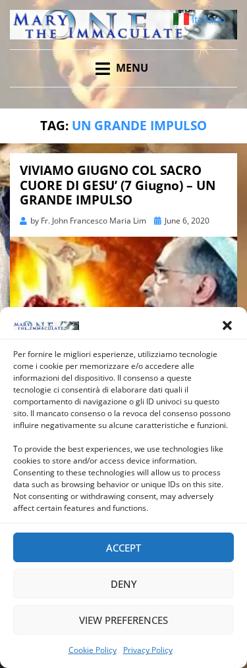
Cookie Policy (93, 650)
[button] (227, 325)
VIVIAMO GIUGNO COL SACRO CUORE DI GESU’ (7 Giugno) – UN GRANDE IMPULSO (117, 185)
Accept (123, 547)
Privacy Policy (148, 650)
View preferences (123, 620)
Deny (124, 583)
